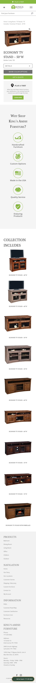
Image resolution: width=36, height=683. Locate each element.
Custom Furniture (9, 587)
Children (6, 555)
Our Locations (8, 576)
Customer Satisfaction (11, 611)
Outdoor (6, 559)
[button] (29, 29)
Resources (7, 618)
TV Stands (19, 21)
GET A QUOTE (18, 77)
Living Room (11, 21)
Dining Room (8, 544)
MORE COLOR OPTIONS (18, 72)
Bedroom (7, 541)
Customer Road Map (10, 608)
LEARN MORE (18, 97)
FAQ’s (5, 604)
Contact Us (7, 590)
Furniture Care (8, 615)
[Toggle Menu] (31, 7)
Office (5, 551)
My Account (7, 594)
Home (5, 21)
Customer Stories (9, 580)
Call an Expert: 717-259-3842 (23, 679)
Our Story (7, 572)
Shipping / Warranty (10, 583)
